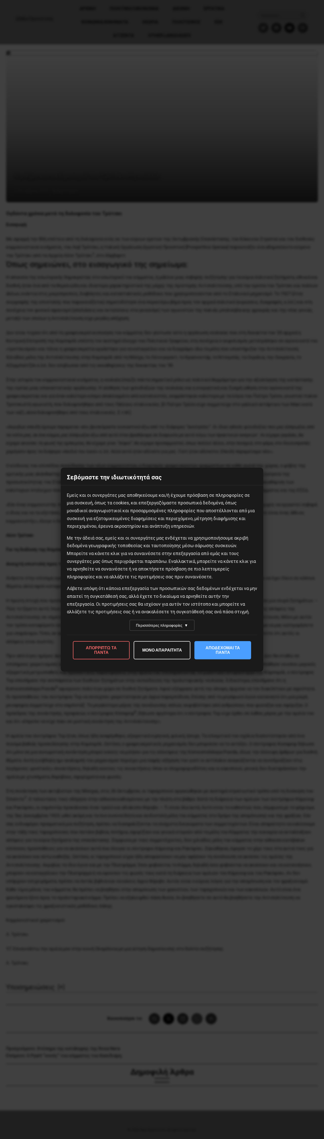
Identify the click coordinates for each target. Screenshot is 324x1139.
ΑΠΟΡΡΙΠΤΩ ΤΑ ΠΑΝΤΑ (101, 649)
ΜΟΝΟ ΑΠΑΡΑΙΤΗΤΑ (162, 650)
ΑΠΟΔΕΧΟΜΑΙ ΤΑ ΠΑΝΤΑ (223, 649)
